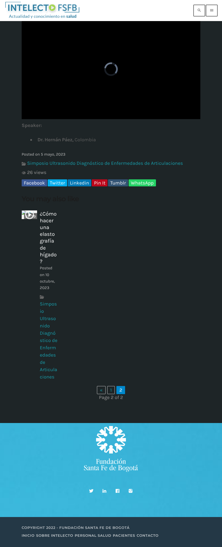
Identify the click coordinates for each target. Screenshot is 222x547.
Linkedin (79, 183)
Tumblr (118, 183)
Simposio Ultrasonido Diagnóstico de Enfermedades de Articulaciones (105, 163)
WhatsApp (142, 183)
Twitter (57, 183)
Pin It (99, 183)
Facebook (34, 183)
